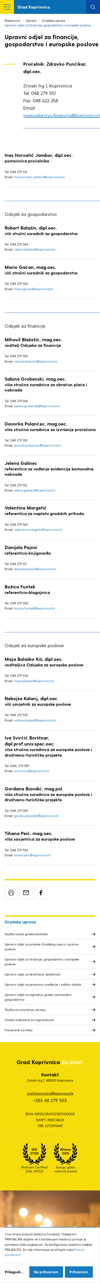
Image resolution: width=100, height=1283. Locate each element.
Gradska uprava (53, 20)
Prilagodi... (14, 1272)
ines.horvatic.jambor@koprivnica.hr (39, 177)
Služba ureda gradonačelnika (26, 934)
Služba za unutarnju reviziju (25, 1010)
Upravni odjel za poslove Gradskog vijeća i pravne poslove (41, 946)
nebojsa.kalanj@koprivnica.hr (35, 720)
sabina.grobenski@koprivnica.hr (37, 406)
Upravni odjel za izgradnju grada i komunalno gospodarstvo (38, 997)
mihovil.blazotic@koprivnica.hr (36, 361)
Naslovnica (12, 20)
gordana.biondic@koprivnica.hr (36, 816)
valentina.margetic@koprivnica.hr (38, 529)
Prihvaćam (79, 1272)
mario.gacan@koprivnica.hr (33, 289)
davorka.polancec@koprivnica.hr (37, 445)
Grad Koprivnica (33, 6)
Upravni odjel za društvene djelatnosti (32, 974)
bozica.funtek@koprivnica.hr (34, 608)
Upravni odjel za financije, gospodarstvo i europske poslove (42, 961)
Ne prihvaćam (46, 1272)
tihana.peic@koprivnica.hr (32, 855)
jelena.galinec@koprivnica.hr (35, 490)
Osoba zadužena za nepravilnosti (29, 1020)
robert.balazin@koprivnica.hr (35, 249)
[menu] (7, 7)
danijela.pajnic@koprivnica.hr (35, 569)
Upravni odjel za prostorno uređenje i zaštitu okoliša (43, 984)
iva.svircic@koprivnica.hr (31, 771)
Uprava (31, 20)
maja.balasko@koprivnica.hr (34, 681)
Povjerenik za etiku (19, 1030)
